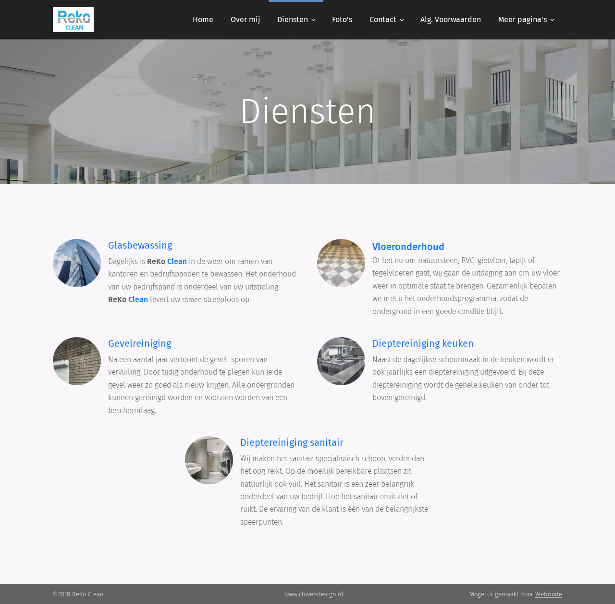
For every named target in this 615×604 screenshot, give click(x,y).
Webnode (548, 594)
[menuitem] (203, 19)
